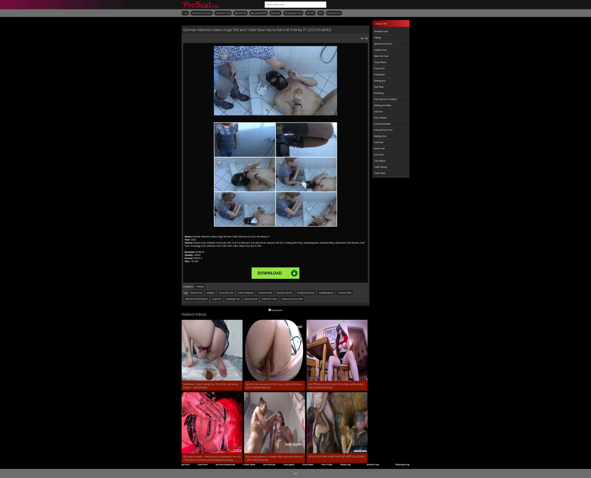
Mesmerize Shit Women (196, 298)
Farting (377, 37)
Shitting (200, 286)
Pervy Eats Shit (226, 292)
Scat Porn (216, 298)
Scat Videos (380, 160)
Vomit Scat (379, 148)
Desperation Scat (293, 13)
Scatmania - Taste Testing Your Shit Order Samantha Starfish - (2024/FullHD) (210, 385)
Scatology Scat (233, 298)
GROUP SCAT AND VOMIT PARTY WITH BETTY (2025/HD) (336, 456)
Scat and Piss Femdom (385, 99)
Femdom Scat (381, 31)
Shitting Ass (380, 80)
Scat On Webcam (246, 292)
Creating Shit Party (305, 292)
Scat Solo (378, 142)
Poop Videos (380, 62)
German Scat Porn (383, 43)
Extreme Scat (334, 13)
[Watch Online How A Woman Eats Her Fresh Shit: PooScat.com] (200, 4)
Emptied (210, 292)
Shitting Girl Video (382, 105)
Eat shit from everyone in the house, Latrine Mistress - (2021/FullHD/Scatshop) (274, 385)
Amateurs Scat (223, 13)
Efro (321, 13)
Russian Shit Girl (284, 292)
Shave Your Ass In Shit (292, 298)
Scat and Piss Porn (383, 129)
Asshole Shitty (345, 292)
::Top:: (295, 473)
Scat (185, 13)
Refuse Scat (196, 292)
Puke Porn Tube (269, 298)
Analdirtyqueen (326, 292)
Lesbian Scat (380, 49)
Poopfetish (379, 74)
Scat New (379, 86)
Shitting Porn (380, 136)
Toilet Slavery (380, 166)
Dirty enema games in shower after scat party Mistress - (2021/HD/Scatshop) (274, 458)
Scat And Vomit (265, 292)
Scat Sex (378, 111)
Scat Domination (382, 123)
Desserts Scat (250, 298)
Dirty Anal (275, 13)
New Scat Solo (381, 56)
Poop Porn (379, 68)
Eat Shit (310, 13)
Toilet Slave (380, 173)
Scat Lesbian (380, 117)
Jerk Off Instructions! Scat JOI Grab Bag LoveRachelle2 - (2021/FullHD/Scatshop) (336, 385)
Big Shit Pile (240, 13)
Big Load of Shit (258, 13)
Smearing (378, 93)
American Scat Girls (201, 13)
